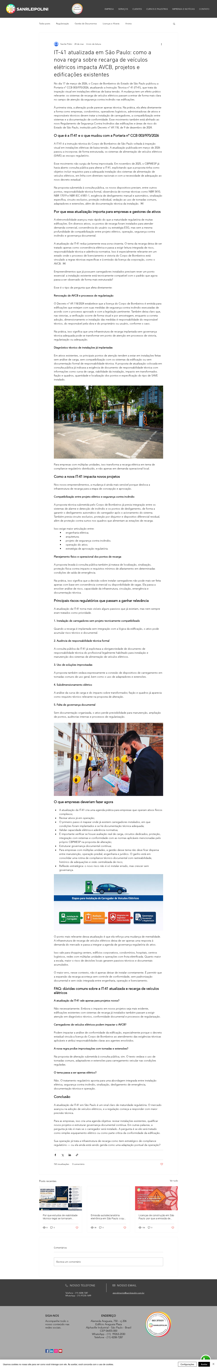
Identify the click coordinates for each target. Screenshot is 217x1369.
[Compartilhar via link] (77, 1155)
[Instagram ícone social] (56, 1351)
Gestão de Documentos (86, 23)
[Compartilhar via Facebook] (55, 1155)
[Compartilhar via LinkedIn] (69, 1155)
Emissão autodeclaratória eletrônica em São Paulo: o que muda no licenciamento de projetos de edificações (108, 1217)
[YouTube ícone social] (60, 1351)
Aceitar (204, 1364)
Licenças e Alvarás (111, 23)
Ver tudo (174, 1180)
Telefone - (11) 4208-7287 (108, 1337)
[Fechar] (213, 1364)
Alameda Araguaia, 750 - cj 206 (109, 1321)
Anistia (128, 23)
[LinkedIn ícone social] (51, 1351)
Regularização (62, 23)
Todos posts (44, 23)
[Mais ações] (161, 44)
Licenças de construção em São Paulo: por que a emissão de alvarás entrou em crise (156, 1217)
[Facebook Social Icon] (47, 1351)
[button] (174, 24)
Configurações (187, 1364)
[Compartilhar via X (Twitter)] (62, 1155)
